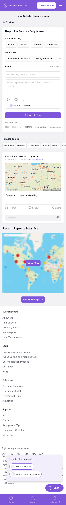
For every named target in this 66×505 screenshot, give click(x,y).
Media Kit (7, 435)
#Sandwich (33, 145)
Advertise (7, 401)
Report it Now (33, 115)
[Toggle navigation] (60, 5)
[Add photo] (9, 99)
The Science (9, 322)
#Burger (55, 145)
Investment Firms (11, 396)
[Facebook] (4, 455)
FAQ (4, 415)
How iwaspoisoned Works (16, 352)
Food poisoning (24, 466)
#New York (9, 145)
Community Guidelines (14, 430)
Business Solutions (12, 386)
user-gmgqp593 (36, 159)
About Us (7, 318)
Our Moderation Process (15, 361)
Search (33, 502)
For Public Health (11, 391)
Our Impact (8, 366)
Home (11, 502)
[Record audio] (23, 99)
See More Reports (33, 299)
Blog (5, 371)
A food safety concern (28, 474)
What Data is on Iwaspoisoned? (19, 357)
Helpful (12, 207)
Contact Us (8, 420)
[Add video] (16, 99)
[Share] (59, 156)
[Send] (57, 218)
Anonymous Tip (11, 425)
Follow (35, 207)
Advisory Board (10, 327)
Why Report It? (11, 332)
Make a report (46, 5)
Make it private (22, 105)
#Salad (45, 145)
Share (58, 207)
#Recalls (21, 145)
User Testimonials (12, 337)
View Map (33, 263)
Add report (55, 502)
